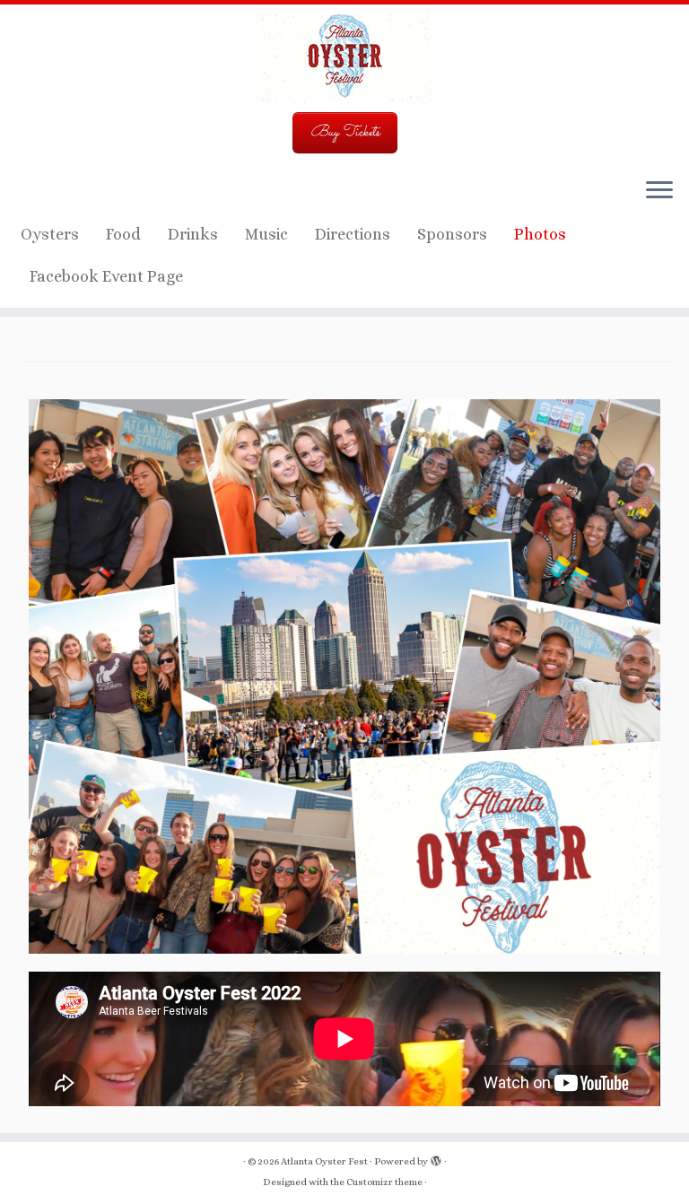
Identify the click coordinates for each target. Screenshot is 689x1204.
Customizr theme (384, 1182)
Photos (540, 234)
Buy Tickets (344, 132)
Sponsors (452, 234)
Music (266, 234)
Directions (352, 234)
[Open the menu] (659, 191)
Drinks (193, 234)
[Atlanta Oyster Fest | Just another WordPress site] (344, 58)
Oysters (50, 234)
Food (123, 234)
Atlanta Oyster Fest (324, 1161)
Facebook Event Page (106, 276)
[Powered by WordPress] (436, 1158)
